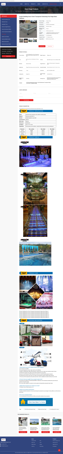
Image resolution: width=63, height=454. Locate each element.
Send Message (26, 100)
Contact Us (33, 446)
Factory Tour (33, 442)
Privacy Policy (41, 446)
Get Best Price (42, 46)
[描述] (60, 3)
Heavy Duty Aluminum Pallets (6, 29)
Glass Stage (20, 11)
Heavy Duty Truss (4, 21)
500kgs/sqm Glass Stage (42, 409)
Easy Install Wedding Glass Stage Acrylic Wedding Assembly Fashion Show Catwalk (56, 428)
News (40, 440)
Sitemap (41, 444)
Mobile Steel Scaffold (5, 41)
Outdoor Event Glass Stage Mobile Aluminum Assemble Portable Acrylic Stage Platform (34, 428)
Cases (40, 442)
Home (16, 11)
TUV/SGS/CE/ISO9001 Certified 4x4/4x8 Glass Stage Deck (22, 428)
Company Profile (34, 440)
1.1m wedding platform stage (54, 409)
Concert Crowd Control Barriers (7, 31)
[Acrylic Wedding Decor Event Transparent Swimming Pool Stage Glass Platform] (23, 421)
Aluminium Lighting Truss (6, 19)
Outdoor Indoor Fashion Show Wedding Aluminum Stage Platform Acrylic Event (45, 428)
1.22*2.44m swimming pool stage (29, 409)
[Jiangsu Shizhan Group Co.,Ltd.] (3, 4)
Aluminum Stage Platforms (6, 26)
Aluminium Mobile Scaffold (6, 39)
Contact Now (8, 56)
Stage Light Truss (4, 24)
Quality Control (34, 444)
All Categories (55, 446)
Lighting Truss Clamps (5, 36)
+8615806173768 (10, 51)
